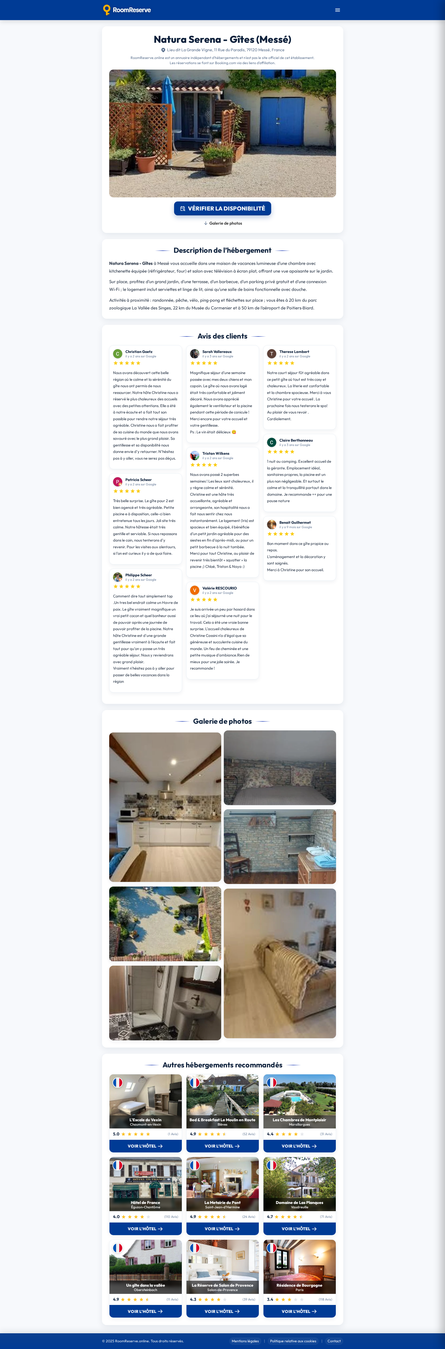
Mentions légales (245, 1341)
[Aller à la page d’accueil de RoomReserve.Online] (127, 10)
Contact (334, 1341)
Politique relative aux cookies (293, 1341)
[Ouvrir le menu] (337, 10)
